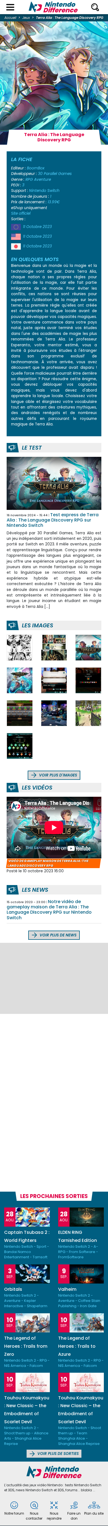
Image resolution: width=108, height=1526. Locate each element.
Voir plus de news (57, 935)
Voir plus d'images (57, 775)
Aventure (42, 179)
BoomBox (36, 168)
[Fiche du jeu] (54, 483)
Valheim (67, 1289)
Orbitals (13, 1289)
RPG (29, 179)
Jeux (26, 17)
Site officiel (20, 213)
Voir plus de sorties (57, 1453)
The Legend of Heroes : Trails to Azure (77, 1346)
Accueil (10, 17)
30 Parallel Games (55, 173)
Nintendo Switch (44, 190)
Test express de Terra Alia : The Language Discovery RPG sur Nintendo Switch (53, 520)
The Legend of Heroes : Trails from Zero (25, 1346)
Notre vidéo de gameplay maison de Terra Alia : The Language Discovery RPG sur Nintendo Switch (49, 909)
